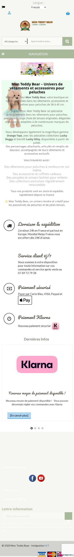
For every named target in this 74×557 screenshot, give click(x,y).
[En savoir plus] (19, 415)
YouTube (41, 478)
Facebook (33, 478)
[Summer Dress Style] (37, 68)
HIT (47, 545)
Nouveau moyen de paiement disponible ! (37, 393)
